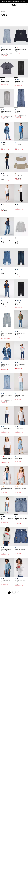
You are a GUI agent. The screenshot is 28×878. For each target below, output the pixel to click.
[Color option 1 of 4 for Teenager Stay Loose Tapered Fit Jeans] (16, 300)
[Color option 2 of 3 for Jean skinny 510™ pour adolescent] (3, 516)
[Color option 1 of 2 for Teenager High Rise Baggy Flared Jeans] (2, 393)
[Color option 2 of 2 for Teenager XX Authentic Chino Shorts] (3, 205)
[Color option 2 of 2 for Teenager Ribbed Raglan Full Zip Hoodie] (3, 486)
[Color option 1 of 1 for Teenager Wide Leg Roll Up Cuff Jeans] (2, 269)
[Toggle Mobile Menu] (2, 4)
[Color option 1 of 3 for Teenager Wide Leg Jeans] (16, 79)
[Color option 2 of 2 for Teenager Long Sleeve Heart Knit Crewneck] (17, 47)
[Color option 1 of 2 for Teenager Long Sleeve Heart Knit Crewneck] (16, 47)
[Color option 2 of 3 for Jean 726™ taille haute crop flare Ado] (3, 142)
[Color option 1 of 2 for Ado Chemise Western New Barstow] (2, 578)
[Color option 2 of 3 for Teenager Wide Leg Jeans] (17, 79)
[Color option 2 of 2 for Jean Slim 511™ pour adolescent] (17, 362)
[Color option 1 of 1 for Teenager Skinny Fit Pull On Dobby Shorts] (16, 516)
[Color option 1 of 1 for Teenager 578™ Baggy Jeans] (2, 47)
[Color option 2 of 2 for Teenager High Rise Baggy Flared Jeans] (3, 393)
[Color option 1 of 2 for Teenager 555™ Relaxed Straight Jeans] (2, 109)
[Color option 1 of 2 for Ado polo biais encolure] (16, 426)
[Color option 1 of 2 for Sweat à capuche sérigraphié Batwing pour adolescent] (2, 547)
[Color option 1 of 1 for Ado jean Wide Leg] (16, 109)
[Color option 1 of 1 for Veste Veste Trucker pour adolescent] (2, 362)
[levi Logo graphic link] (14, 4)
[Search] (23, 4)
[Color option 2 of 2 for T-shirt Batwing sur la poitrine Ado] (3, 456)
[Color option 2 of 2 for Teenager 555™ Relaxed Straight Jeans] (3, 109)
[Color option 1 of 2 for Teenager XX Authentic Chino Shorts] (2, 205)
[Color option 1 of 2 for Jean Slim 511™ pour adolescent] (16, 362)
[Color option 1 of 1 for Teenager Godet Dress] (16, 456)
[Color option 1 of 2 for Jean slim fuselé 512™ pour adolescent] (2, 173)
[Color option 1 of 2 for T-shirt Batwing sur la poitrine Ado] (2, 456)
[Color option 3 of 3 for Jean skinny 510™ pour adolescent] (5, 516)
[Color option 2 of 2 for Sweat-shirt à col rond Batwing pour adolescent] (17, 578)
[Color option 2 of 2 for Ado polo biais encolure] (17, 426)
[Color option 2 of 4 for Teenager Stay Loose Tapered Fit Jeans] (17, 300)
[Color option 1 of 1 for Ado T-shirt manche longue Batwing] (16, 238)
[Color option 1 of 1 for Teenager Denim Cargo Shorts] (16, 547)
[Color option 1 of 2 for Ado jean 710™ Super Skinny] (2, 426)
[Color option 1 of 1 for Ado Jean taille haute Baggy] (2, 238)
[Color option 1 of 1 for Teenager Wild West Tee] (2, 79)
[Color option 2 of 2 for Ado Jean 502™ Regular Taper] (17, 331)
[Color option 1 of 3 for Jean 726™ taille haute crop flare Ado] (2, 142)
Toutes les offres (23, 1)
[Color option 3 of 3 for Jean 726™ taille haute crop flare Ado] (5, 142)
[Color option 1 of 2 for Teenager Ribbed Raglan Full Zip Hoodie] (2, 486)
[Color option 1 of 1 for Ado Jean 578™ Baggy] (2, 300)
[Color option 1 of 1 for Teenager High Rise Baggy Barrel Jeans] (2, 331)
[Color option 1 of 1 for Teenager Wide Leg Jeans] (16, 393)
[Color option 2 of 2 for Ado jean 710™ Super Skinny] (3, 426)
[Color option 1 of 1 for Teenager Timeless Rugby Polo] (16, 173)
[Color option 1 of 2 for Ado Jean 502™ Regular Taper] (16, 331)
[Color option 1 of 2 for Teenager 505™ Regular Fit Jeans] (16, 205)
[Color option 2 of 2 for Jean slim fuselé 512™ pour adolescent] (3, 173)
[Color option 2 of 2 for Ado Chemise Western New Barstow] (3, 578)
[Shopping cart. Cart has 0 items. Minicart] (26, 4)
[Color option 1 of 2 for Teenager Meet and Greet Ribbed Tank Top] (16, 486)
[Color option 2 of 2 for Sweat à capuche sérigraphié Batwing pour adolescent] (3, 547)
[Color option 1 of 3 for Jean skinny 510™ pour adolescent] (2, 516)
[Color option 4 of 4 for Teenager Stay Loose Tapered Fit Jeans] (20, 300)
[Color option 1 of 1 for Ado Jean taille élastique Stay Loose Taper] (16, 142)
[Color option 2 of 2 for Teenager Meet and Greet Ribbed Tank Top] (17, 486)
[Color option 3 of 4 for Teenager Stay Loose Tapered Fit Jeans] (19, 300)
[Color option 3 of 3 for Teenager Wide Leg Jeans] (19, 79)
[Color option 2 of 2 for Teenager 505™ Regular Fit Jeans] (17, 205)
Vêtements (3, 11)
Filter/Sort (6, 19)
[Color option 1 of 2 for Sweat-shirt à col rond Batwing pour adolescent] (16, 578)
